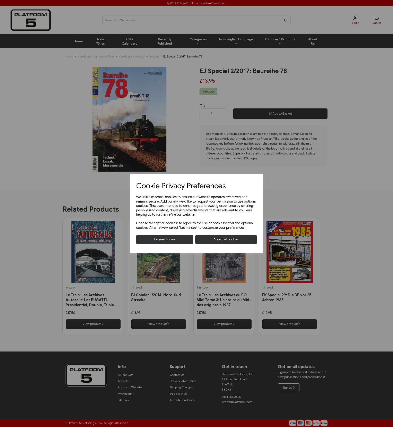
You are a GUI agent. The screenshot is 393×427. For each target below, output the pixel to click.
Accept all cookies (226, 239)
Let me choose (164, 239)
